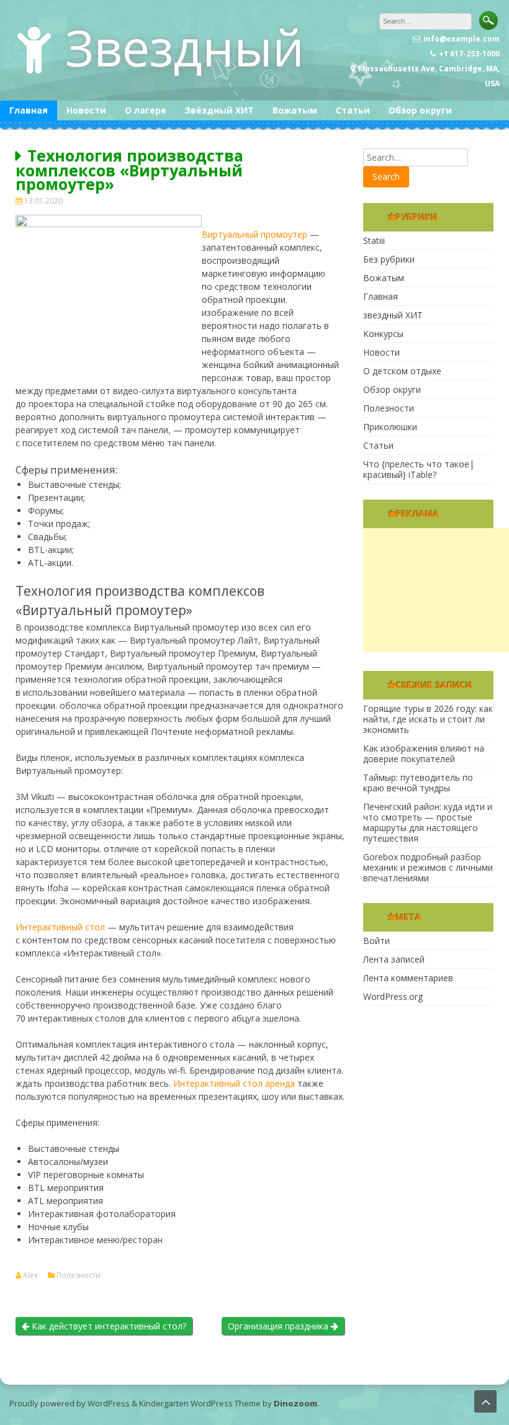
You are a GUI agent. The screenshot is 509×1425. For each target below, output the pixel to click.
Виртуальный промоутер (254, 234)
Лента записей (394, 959)
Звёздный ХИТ (219, 110)
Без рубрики (389, 259)
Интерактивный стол (60, 927)
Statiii (374, 240)
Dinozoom (295, 1403)
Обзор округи (420, 110)
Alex (30, 1275)
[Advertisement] (436, 590)
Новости (86, 110)
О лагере (145, 110)
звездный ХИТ (393, 315)
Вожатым (295, 110)
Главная (28, 110)
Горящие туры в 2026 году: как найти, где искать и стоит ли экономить (428, 719)
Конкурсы (383, 333)
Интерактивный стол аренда (234, 1083)
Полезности (78, 1275)
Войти (376, 940)
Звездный (184, 47)
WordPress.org (393, 996)
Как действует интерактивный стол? (107, 1326)
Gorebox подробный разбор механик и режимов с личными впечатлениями (428, 867)
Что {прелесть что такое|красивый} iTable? (418, 469)
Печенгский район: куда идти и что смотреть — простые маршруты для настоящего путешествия (427, 822)
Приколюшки (390, 427)
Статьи (353, 110)
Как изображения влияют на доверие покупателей (423, 753)
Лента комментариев (408, 978)
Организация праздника (279, 1326)
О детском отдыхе (402, 371)
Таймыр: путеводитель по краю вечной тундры (418, 782)
